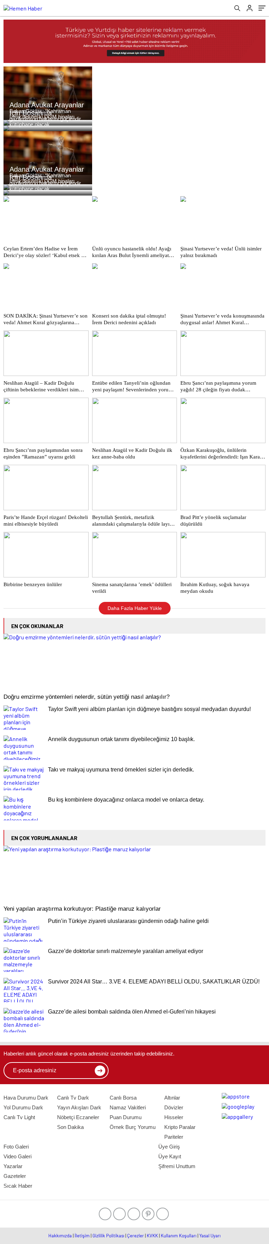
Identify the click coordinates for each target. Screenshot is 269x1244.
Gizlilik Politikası (108, 1235)
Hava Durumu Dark (26, 1098)
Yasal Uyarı (210, 1235)
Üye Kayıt (169, 1156)
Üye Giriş (169, 1147)
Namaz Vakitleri (128, 1107)
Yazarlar (13, 1166)
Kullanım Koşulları (178, 1235)
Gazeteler (15, 1176)
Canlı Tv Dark (73, 1098)
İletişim (82, 1235)
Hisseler (173, 1117)
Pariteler (173, 1137)
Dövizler (173, 1107)
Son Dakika (70, 1127)
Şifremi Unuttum (176, 1166)
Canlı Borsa (123, 1098)
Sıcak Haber (18, 1186)
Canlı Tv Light (19, 1117)
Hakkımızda (60, 1235)
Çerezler (135, 1235)
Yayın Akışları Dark (79, 1107)
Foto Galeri (16, 1147)
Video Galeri (18, 1156)
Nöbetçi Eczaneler (78, 1117)
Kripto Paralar (179, 1127)
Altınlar (172, 1098)
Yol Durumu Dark (23, 1107)
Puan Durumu (126, 1117)
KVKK (152, 1235)
